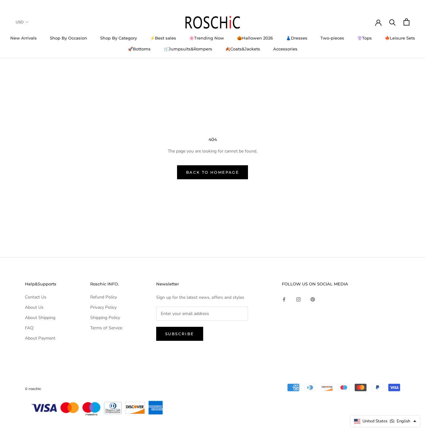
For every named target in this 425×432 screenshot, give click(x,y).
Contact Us (35, 297)
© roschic (33, 389)
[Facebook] (284, 299)
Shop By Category (118, 37)
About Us (34, 307)
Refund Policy (103, 297)
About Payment (40, 338)
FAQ (29, 328)
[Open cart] (406, 22)
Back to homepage (212, 172)
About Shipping (40, 318)
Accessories (285, 48)
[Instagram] (298, 299)
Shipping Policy (105, 318)
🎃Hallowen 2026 (255, 37)
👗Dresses (296, 37)
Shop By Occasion (68, 37)
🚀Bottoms (139, 48)
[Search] (392, 22)
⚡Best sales (163, 37)
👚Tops (364, 37)
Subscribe (179, 333)
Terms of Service (106, 328)
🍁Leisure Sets (400, 37)
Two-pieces (332, 37)
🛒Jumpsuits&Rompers (188, 48)
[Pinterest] (313, 299)
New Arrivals (23, 37)
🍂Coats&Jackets (242, 48)
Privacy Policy (103, 307)
